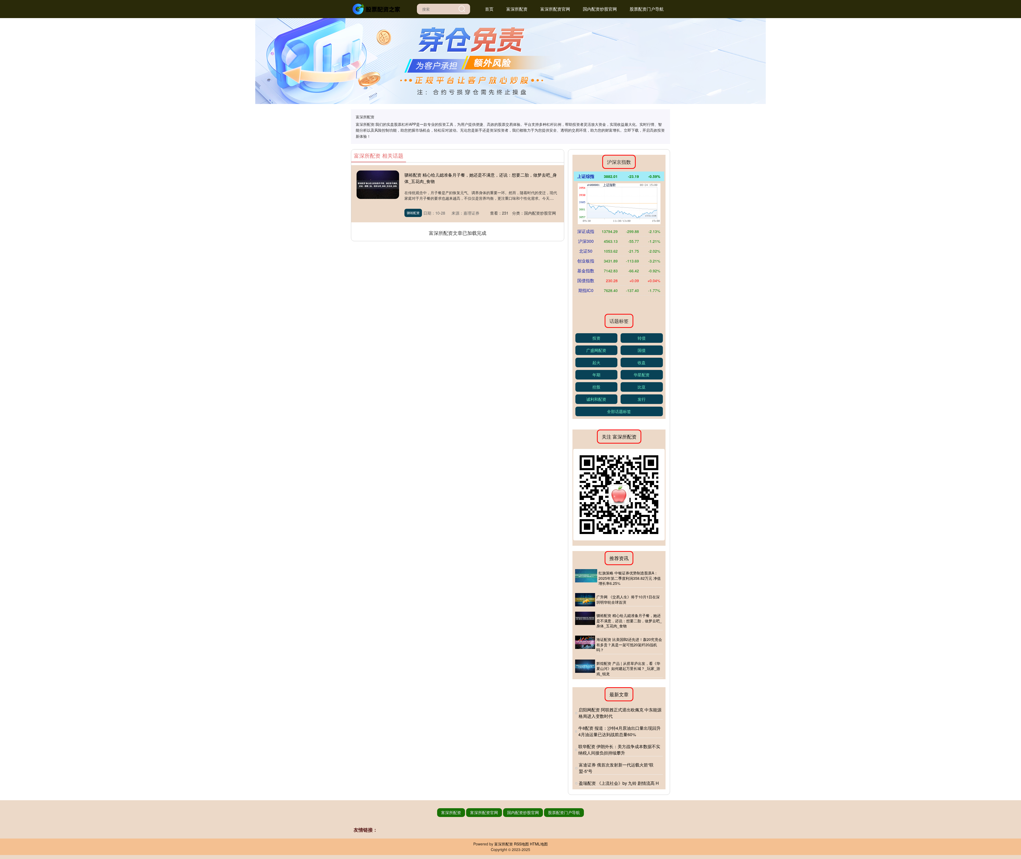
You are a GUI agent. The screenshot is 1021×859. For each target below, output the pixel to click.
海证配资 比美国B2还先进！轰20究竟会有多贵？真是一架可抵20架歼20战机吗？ (629, 644)
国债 (642, 350)
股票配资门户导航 (647, 9)
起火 (596, 362)
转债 (642, 338)
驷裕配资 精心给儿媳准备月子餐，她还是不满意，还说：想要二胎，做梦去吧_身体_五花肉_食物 (629, 620)
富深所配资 (517, 9)
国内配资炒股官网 (600, 9)
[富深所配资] (377, 8)
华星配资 (642, 374)
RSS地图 (521, 844)
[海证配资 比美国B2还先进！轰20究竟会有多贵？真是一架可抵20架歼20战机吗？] (585, 645)
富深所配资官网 (555, 9)
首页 (489, 9)
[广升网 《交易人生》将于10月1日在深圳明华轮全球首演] (585, 599)
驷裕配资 (413, 212)
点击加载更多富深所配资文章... (458, 232)
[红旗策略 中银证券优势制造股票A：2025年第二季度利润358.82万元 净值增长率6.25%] (586, 578)
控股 (596, 387)
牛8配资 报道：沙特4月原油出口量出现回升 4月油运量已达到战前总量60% (619, 731)
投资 (596, 338)
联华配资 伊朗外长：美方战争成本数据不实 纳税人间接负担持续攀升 (619, 749)
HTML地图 (539, 844)
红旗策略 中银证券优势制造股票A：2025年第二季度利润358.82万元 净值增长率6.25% (630, 578)
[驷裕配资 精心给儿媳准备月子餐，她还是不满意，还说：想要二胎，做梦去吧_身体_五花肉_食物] (585, 621)
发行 (642, 399)
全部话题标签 (619, 411)
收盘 (642, 362)
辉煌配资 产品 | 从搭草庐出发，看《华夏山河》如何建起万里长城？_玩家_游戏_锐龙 (628, 668)
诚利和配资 (596, 399)
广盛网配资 (596, 350)
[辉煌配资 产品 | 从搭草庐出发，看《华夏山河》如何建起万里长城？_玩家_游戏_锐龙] (585, 669)
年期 (596, 374)
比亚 (642, 387)
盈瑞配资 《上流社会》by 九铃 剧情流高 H (619, 783)
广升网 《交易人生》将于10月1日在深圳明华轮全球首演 (628, 599)
